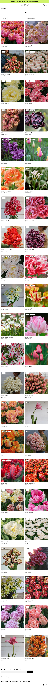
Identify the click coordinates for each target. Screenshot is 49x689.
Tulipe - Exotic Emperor (6, 308)
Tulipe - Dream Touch (29, 249)
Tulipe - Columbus (5, 220)
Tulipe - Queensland (29, 454)
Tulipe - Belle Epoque (5, 132)
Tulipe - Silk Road (4, 512)
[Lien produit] (12, 34)
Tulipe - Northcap (4, 395)
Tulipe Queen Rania (5, 658)
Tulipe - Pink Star (4, 424)
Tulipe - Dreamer (4, 278)
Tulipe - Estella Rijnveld (30, 278)
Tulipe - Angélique (28, 45)
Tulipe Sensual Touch (29, 658)
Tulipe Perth (3, 629)
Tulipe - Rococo (4, 483)
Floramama (13, 681)
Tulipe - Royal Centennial (30, 483)
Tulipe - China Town (29, 191)
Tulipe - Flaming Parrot (29, 308)
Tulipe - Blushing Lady (29, 162)
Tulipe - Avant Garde (5, 103)
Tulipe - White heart (29, 541)
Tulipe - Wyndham (5, 570)
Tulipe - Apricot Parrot (5, 74)
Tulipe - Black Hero (29, 132)
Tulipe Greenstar (4, 600)
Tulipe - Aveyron (28, 103)
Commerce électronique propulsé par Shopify (23, 681)
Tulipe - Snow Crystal (5, 541)
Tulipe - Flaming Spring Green (7, 337)
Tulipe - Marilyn (4, 366)
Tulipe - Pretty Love (29, 424)
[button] (1, 5)
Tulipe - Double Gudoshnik (6, 249)
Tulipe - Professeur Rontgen (6, 454)
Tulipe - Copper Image (29, 220)
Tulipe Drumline (28, 570)
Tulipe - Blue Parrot (5, 162)
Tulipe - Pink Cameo (29, 395)
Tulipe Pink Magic (28, 629)
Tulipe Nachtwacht (29, 600)
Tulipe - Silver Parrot (29, 512)
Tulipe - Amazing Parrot (6, 45)
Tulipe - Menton (28, 366)
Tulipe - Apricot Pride (29, 74)
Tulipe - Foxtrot (28, 337)
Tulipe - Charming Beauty (6, 191)
